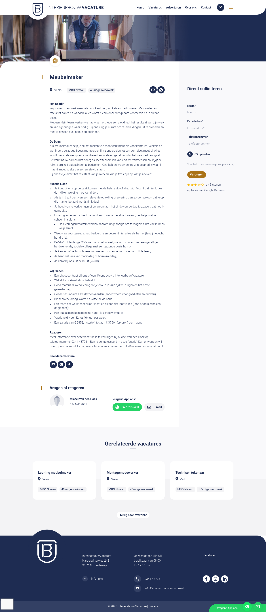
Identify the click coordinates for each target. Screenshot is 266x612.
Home (140, 7)
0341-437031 (78, 404)
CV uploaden (202, 154)
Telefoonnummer (197, 136)
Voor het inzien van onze (210, 164)
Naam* (191, 105)
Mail (257, 606)
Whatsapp (247, 606)
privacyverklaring (224, 164)
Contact (206, 7)
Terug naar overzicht (133, 515)
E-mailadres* (195, 121)
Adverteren (173, 7)
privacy (153, 606)
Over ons (191, 7)
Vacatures (155, 7)
